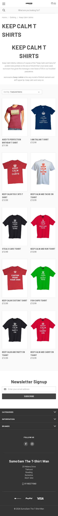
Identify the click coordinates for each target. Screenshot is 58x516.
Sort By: (7, 92)
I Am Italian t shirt (39, 139)
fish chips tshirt (38, 300)
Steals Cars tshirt (11, 249)
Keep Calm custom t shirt (14, 300)
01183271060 (30, 483)
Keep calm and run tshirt (42, 249)
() (54, 3)
